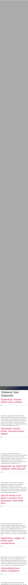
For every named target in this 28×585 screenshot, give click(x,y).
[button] (21, 388)
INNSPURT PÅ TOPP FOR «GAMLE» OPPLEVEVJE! (13, 467)
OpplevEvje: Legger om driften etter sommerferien (13, 541)
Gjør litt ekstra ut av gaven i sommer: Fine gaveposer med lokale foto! (12, 499)
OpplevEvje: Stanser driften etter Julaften (11, 400)
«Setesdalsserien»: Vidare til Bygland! (10, 569)
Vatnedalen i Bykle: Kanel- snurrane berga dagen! (12, 431)
